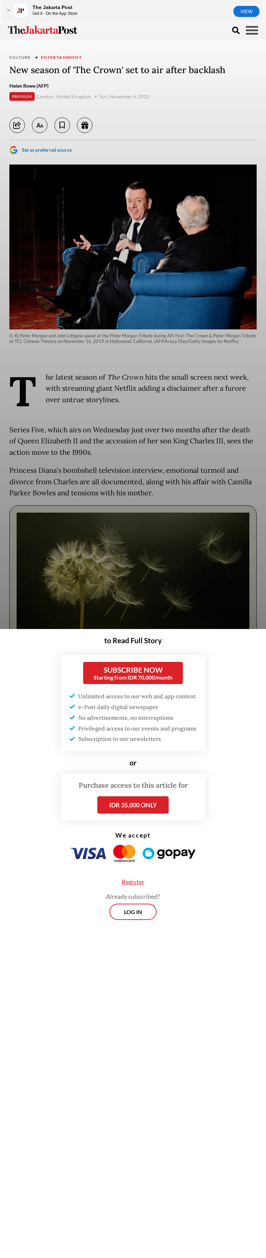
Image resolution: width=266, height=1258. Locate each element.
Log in (133, 912)
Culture (20, 57)
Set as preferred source (47, 150)
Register (133, 882)
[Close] (8, 10)
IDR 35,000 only (133, 805)
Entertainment (61, 57)
